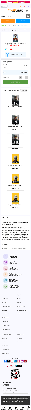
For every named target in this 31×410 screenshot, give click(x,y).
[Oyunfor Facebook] (5, 361)
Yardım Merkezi (5, 353)
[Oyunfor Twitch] (22, 361)
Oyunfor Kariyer (20, 334)
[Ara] (28, 16)
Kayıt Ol (19, 295)
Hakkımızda (5, 295)
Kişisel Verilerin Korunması (8, 314)
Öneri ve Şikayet (6, 349)
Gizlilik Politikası (6, 325)
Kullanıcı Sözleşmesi (22, 310)
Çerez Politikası (5, 321)
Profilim (19, 302)
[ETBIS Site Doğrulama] (15, 378)
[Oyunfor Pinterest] (25, 361)
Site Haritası (20, 314)
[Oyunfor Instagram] (19, 361)
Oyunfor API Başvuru (7, 306)
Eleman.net (19, 338)
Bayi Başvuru (5, 298)
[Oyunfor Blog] (21, 6)
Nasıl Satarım (5, 345)
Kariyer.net (19, 342)
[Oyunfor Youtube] (12, 361)
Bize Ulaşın (4, 310)
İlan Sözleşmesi (5, 317)
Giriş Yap (19, 298)
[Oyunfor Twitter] (9, 361)
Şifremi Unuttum (21, 306)
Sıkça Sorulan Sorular (7, 334)
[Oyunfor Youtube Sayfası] (24, 6)
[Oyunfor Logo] (15, 10)
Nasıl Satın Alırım (6, 342)
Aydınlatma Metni (6, 329)
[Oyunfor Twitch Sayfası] (28, 6)
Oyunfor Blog (5, 338)
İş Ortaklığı (4, 302)
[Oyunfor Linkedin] (15, 361)
